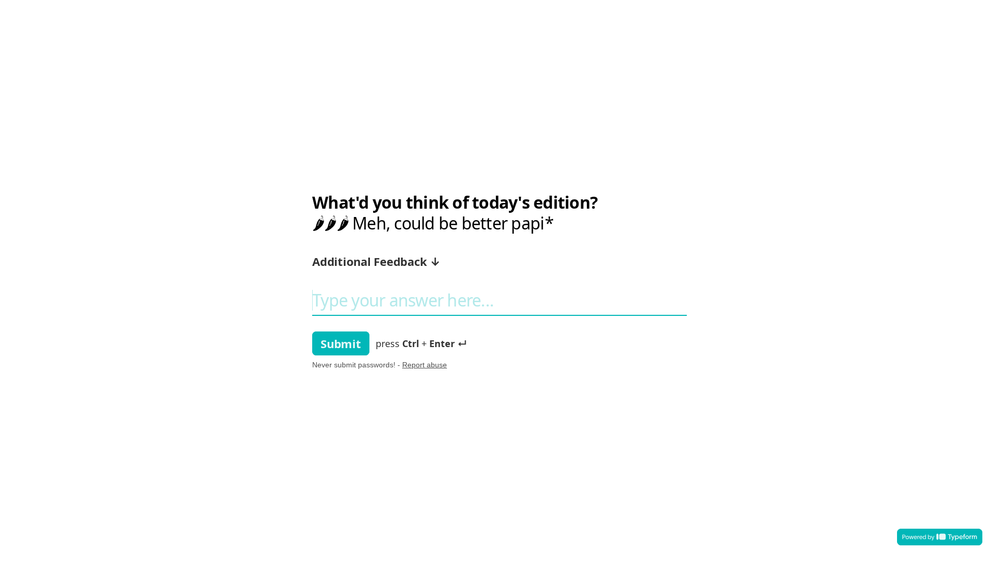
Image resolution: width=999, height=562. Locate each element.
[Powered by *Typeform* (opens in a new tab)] (939, 537)
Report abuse (424, 365)
